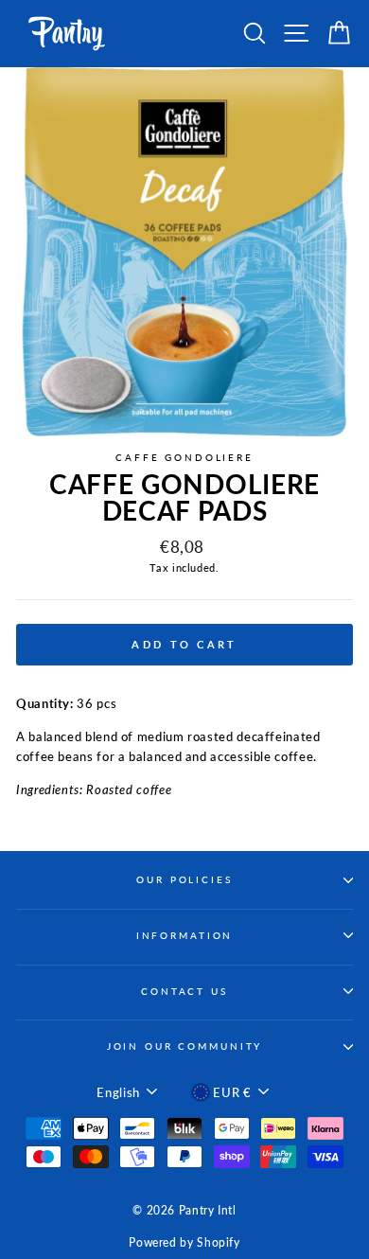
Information (185, 936)
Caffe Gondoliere (184, 457)
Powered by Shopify (184, 1242)
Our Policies (184, 880)
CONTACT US (184, 991)
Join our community (185, 1046)
